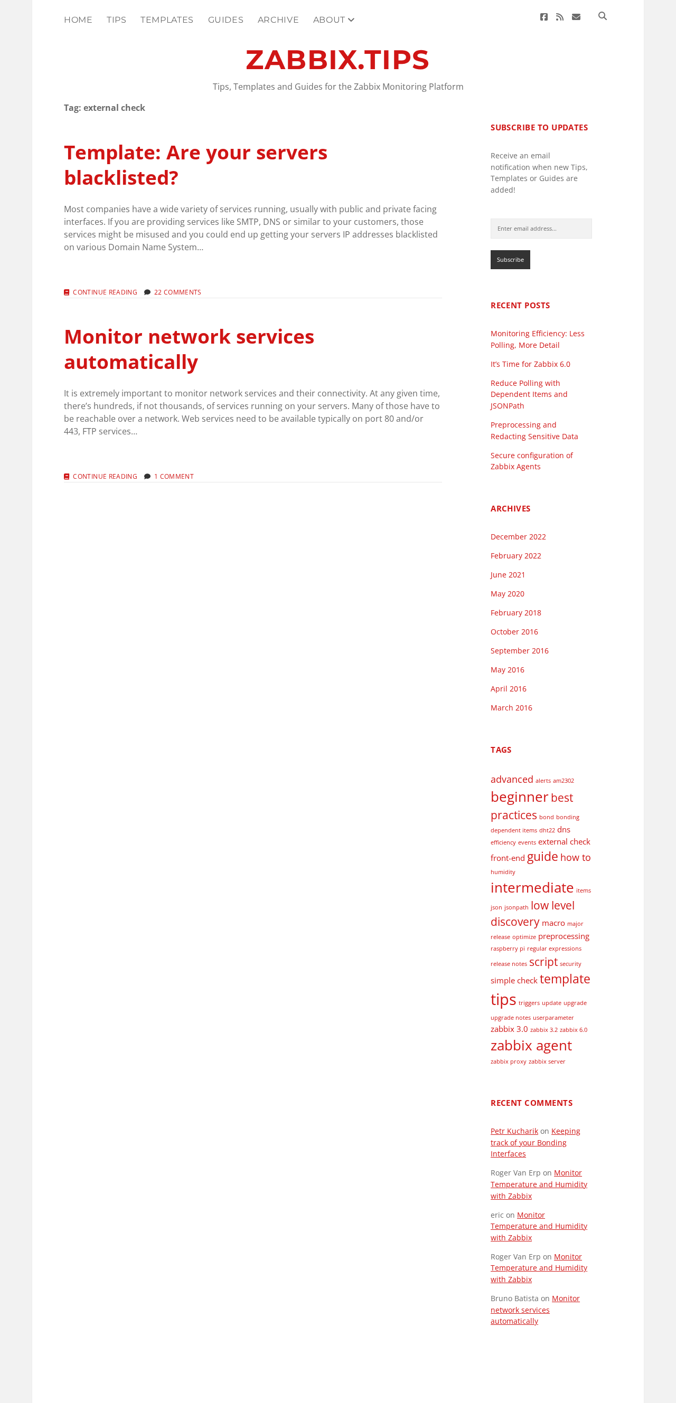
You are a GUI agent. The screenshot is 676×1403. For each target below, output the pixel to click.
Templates (167, 20)
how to (575, 857)
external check (564, 841)
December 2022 (518, 537)
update (551, 1003)
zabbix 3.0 (509, 1028)
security (570, 964)
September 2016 (520, 651)
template (565, 979)
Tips (117, 20)
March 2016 (511, 708)
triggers (529, 1003)
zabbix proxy (509, 1061)
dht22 (547, 830)
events (527, 842)
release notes (509, 964)
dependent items (514, 830)
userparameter (553, 1017)
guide (542, 856)
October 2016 (514, 632)
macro (553, 922)
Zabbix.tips (338, 59)
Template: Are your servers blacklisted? (195, 164)
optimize (524, 937)
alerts (543, 780)
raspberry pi (508, 948)
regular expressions (554, 948)
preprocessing (563, 936)
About (329, 20)
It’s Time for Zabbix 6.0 (530, 364)
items (583, 890)
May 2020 (507, 594)
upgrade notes (511, 1017)
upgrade (575, 1003)
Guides (226, 20)
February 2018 (516, 613)
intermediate (532, 887)
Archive (278, 20)
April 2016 (509, 689)
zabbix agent (531, 1045)
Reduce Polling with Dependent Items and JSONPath (529, 394)
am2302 (563, 780)
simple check (514, 980)
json (496, 907)
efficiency (503, 842)
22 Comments (178, 292)
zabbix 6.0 (573, 1030)
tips (504, 999)
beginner (520, 796)
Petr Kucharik (514, 1131)
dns (563, 829)
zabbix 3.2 (544, 1030)
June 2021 (508, 575)
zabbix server (547, 1061)
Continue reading (105, 292)
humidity (503, 872)
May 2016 (507, 670)
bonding (567, 817)
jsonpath (516, 907)
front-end (508, 857)
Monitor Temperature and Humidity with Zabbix (539, 1184)
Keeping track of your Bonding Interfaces (535, 1142)
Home (78, 20)
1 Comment (174, 476)
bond (546, 817)
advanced (512, 779)
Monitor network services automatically (189, 349)
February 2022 (516, 556)
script (543, 961)
